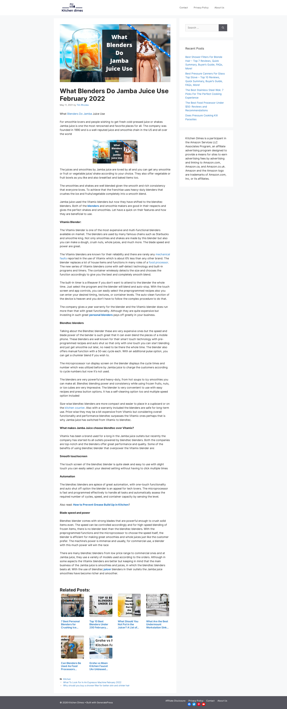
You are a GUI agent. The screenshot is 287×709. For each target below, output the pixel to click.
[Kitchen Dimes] (72, 7)
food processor (158, 262)
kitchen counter (75, 407)
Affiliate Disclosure (175, 700)
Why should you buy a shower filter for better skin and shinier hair (96, 685)
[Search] (223, 27)
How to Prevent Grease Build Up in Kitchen (101, 504)
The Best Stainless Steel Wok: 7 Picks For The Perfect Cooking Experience (204, 94)
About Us (219, 7)
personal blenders (101, 314)
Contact (184, 7)
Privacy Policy (201, 7)
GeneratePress (105, 702)
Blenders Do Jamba (79, 113)
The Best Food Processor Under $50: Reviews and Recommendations (204, 106)
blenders (93, 205)
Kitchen (67, 679)
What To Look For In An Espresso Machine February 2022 (92, 682)
